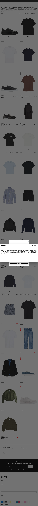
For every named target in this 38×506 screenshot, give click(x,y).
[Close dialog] (28, 241)
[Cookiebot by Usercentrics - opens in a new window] (33, 245)
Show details (33, 257)
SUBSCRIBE (19, 263)
